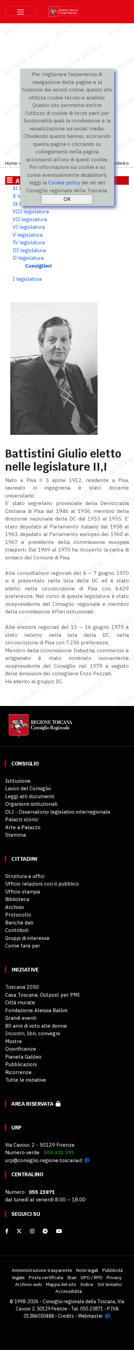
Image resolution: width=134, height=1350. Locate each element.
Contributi (17, 930)
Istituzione (18, 781)
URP (16, 1127)
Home (11, 163)
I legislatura (27, 279)
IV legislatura (29, 242)
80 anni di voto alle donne (36, 1025)
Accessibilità (68, 1291)
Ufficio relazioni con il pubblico (42, 883)
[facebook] (6, 1231)
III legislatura (29, 250)
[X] (19, 1231)
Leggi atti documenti (29, 796)
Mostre (13, 1041)
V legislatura (28, 235)
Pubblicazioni (21, 1064)
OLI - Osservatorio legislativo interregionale (57, 811)
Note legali (87, 1270)
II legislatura (28, 258)
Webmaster (90, 1316)
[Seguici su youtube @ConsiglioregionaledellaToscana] (59, 1231)
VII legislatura (30, 219)
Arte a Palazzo (23, 827)
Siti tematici (110, 1284)
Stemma (15, 835)
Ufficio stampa (22, 891)
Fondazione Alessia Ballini (36, 1010)
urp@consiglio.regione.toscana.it (43, 1160)
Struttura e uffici (24, 876)
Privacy (114, 1277)
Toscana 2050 (22, 987)
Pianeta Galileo (23, 1056)
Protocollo (18, 914)
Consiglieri (38, 265)
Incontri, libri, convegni (32, 1033)
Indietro (120, 163)
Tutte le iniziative (25, 1079)
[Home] (39, 729)
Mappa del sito (61, 1284)
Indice (86, 1284)
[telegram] (46, 1231)
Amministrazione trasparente (42, 1270)
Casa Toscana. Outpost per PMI (42, 995)
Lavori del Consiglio (28, 788)
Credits (66, 1316)
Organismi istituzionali (31, 804)
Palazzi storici (21, 819)
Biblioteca (17, 899)
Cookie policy (64, 182)
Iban (72, 1277)
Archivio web (28, 1284)
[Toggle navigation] (20, 11)
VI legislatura (29, 227)
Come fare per (22, 945)
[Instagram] (32, 1231)
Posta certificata (46, 1277)
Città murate (20, 1002)
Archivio (14, 907)
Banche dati (19, 922)
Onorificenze (20, 1049)
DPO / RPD (91, 1277)
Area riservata (33, 1103)
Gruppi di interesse (27, 938)
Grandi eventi (20, 1018)
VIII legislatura (31, 211)
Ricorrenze (18, 1072)
